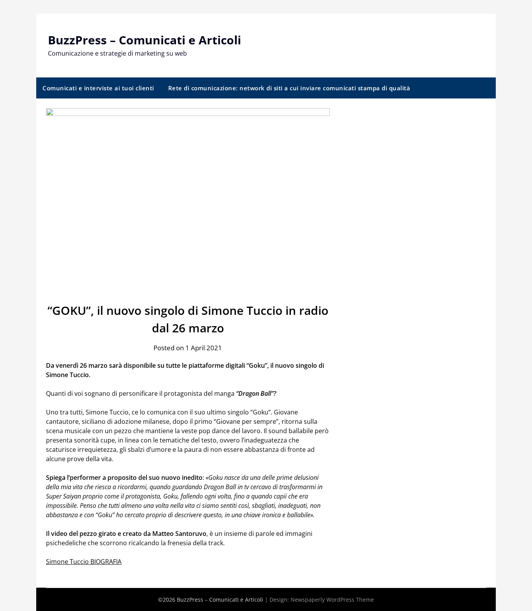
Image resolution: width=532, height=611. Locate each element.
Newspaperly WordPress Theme (332, 599)
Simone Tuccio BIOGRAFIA (84, 561)
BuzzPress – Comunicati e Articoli (144, 40)
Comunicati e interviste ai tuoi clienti (98, 88)
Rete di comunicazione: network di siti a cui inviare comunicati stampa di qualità (289, 88)
